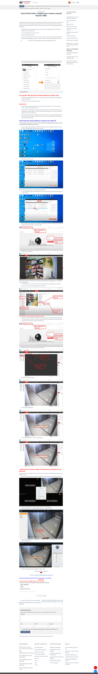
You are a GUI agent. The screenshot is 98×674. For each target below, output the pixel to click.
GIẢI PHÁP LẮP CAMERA (55, 660)
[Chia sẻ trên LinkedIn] (45, 596)
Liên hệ (48, 8)
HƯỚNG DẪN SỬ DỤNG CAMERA (55, 650)
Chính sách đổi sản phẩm (64, 6)
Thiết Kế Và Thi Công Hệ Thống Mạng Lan (71, 652)
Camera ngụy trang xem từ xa (71, 21)
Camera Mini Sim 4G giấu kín (72, 40)
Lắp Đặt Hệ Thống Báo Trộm (71, 654)
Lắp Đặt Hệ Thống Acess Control (71, 656)
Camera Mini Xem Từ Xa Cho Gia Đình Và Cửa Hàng (72, 18)
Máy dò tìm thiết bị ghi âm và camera (72, 33)
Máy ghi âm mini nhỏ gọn (72, 26)
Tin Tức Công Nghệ (54, 662)
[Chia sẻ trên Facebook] (37, 596)
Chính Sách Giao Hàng (53, 6)
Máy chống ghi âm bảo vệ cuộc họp (72, 29)
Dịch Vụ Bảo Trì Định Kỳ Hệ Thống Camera (55, 654)
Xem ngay (69, 54)
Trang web (51, 623)
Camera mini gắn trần (71, 35)
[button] (75, 2)
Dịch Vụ (41, 8)
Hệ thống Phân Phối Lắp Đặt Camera (71, 660)
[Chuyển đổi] (78, 21)
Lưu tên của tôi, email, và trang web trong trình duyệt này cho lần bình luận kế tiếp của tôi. (40, 629)
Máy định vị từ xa (70, 24)
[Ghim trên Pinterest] (43, 596)
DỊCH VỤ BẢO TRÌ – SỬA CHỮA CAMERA (56, 657)
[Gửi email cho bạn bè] (41, 596)
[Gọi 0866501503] (95, 667)
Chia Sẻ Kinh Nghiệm (41, 11)
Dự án (45, 8)
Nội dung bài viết (23, 91)
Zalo (95, 671)
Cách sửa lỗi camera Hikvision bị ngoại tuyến (43, 575)
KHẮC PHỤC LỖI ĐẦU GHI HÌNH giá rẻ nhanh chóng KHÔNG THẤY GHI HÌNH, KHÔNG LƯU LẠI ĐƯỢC (52, 601)
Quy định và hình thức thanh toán (27, 8)
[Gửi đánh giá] (69, 3)
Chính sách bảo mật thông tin (41, 6)
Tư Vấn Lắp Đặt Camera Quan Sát (71, 648)
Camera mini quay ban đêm (72, 38)
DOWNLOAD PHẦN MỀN (55, 647)
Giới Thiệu (37, 8)
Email (36, 623)
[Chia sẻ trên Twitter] (39, 596)
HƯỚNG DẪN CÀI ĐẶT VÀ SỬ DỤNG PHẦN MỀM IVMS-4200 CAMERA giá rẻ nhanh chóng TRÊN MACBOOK (30, 602)
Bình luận (23, 614)
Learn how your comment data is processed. (44, 636)
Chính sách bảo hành (29, 6)
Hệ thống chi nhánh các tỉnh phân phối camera (72, 663)
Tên (22, 623)
